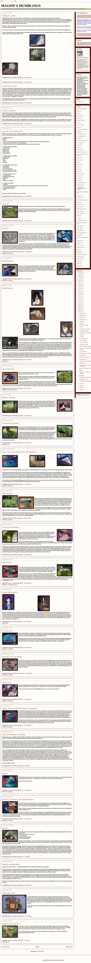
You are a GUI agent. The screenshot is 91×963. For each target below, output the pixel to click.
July (81, 323)
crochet (78, 138)
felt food (79, 157)
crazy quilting (9, 253)
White (78, 263)
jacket (78, 171)
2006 (79, 311)
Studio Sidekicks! (7, 288)
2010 (79, 304)
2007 (79, 309)
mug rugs (79, 195)
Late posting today (8, 369)
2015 (79, 294)
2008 (79, 307)
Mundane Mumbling (8, 397)
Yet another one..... (8, 631)
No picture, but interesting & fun (12, 131)
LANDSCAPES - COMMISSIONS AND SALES (81, 188)
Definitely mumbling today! (11, 864)
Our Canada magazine (82, 199)
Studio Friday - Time (8, 893)
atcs (78, 111)
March (81, 389)
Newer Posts (6, 947)
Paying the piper (7, 493)
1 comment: (27, 765)
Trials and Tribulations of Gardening (13, 734)
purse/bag (79, 211)
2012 (79, 300)
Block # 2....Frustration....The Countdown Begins (18, 799)
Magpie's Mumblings (83, 57)
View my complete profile (82, 70)
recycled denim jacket (82, 222)
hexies (78, 166)
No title (81, 326)
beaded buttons (80, 120)
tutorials (78, 252)
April (81, 387)
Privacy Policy (80, 101)
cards (78, 127)
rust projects (79, 226)
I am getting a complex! (9, 86)
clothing (78, 131)
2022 (79, 280)
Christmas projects (81, 129)
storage (78, 243)
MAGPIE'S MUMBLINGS (21, 6)
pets (7, 361)
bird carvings (80, 124)
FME (78, 162)
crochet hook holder (81, 140)
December (82, 313)
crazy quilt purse (80, 133)
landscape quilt (80, 182)
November (82, 315)
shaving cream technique (82, 237)
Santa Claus (79, 230)
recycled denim (80, 220)
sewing (78, 235)
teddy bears (79, 247)
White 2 (78, 265)
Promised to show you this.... (11, 924)
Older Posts (69, 947)
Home (37, 947)
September (82, 319)
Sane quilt (79, 228)
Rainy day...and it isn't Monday (12, 657)
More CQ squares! (8, 261)
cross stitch (79, 142)
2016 (79, 292)
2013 (79, 298)
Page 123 (5, 828)
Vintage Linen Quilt (81, 254)
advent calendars (81, 108)
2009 (79, 306)
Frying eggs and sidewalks (10, 527)
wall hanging (80, 256)
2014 (79, 296)
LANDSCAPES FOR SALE (83, 191)
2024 (79, 276)
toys (78, 249)
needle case (79, 197)
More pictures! (7, 562)
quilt (78, 215)
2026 (79, 272)
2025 (79, 274)
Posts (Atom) (40, 951)
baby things (79, 115)
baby (78, 113)
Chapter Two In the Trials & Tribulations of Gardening (19, 708)
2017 (79, 290)
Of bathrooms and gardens (10, 423)
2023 (79, 278)
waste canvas (80, 258)
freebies (79, 164)
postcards (79, 206)
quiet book (79, 213)
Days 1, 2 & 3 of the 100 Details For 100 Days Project (19, 452)
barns (78, 118)
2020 (79, 284)
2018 (79, 288)
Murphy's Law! (7, 682)
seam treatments (81, 232)
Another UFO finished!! (9, 592)
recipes (78, 218)
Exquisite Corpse (81, 151)
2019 (79, 286)
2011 (79, 302)
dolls (7, 623)
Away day (5, 204)
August (81, 321)
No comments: (28, 77)
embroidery (79, 149)
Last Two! (5, 228)
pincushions (79, 204)
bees (78, 122)
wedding (79, 261)
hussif (78, 169)
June (81, 383)
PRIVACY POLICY (81, 208)
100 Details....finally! (9, 16)
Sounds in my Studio (8, 110)
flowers (15, 389)
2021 (79, 282)
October (82, 317)
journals (78, 175)
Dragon (78, 147)
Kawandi (79, 178)
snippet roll (79, 240)
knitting (78, 180)
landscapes (79, 184)
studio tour (79, 245)
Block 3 (4, 773)
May (81, 385)
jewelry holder (80, 173)
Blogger (62, 960)
